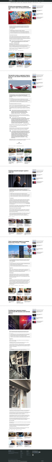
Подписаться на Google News (36, 453)
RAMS (20, 429)
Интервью (21, 457)
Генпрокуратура (10, 50)
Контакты (27, 454)
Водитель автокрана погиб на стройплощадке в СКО (16, 264)
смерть (14, 429)
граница (19, 285)
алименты (16, 50)
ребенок (17, 429)
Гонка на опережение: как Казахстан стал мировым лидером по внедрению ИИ (19, 31)
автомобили (12, 285)
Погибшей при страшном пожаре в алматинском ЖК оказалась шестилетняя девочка (40, 18)
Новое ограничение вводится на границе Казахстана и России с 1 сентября (40, 14)
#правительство (12, 2)
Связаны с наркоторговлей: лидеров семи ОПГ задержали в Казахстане (18, 193)
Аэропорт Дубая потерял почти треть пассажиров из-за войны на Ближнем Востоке (20, 100)
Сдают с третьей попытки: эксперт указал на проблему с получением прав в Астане (20, 263)
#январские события (25, 2)
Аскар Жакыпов (11, 244)
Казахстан (22, 285)
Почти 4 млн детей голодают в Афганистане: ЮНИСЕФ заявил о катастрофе (19, 99)
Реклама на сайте (28, 453)
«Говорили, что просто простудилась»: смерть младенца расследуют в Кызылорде (20, 336)
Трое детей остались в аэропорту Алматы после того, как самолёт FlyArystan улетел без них (40, 7)
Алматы (12, 429)
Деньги (21, 454)
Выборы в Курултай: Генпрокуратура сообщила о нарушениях (17, 30)
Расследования (21, 453)
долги (13, 50)
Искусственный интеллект (20, 50)
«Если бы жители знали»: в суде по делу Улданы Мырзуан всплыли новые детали (19, 334)
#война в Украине (30, 2)
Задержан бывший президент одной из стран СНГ (39, 10)
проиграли (20, 48)
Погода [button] (40, 2)
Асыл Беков (11, 10)
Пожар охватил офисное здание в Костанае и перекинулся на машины (18, 335)
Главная (9, 169)
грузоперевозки (16, 285)
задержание (13, 216)
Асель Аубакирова (11, 314)
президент (10, 216)
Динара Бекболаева (11, 79)
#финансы (15, 2)
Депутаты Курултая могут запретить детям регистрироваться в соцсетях (18, 101)
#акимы (21, 2)
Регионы (21, 456)
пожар (9, 429)
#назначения (18, 2)
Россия (9, 285)
